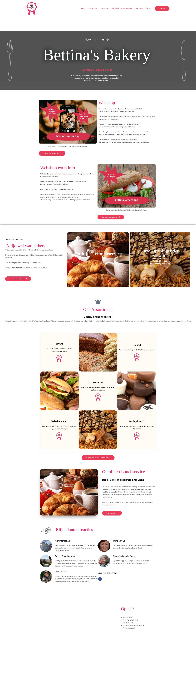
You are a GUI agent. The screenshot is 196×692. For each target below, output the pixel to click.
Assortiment (104, 8)
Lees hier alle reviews (107, 573)
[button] (162, 8)
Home (83, 8)
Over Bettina (139, 8)
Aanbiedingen (92, 8)
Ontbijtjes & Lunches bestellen (122, 8)
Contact (148, 8)
